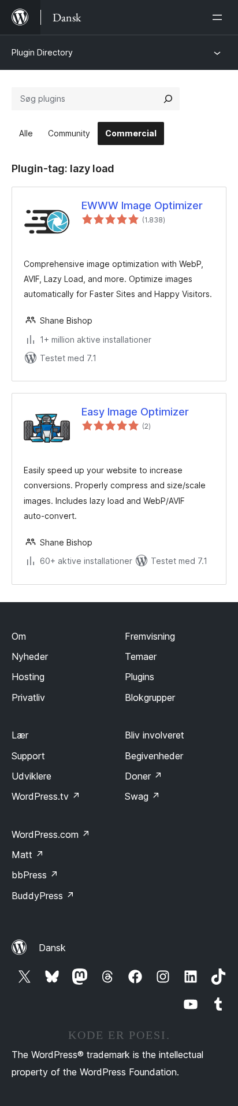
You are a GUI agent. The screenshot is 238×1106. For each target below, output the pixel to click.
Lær (20, 735)
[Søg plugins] (168, 98)
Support (28, 756)
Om (19, 636)
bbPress (35, 875)
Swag (142, 796)
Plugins (139, 676)
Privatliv (28, 697)
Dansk (52, 947)
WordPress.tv (46, 796)
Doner (143, 776)
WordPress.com (51, 834)
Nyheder (30, 656)
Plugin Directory (42, 52)
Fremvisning (150, 636)
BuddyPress (43, 895)
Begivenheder (154, 756)
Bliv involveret (154, 735)
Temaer (141, 656)
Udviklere (31, 776)
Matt (28, 854)
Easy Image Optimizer (135, 412)
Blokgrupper (150, 697)
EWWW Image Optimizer (142, 205)
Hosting (28, 676)
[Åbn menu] (219, 17)
